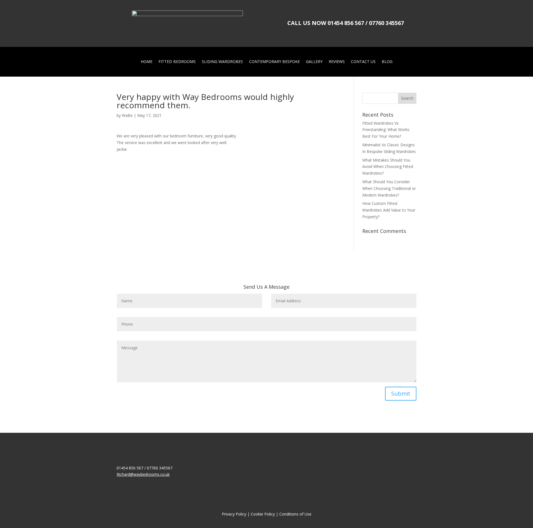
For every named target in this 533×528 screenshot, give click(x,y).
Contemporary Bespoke (274, 62)
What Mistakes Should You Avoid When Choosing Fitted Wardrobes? (387, 166)
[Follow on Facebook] (121, 482)
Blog (387, 62)
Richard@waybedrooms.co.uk (143, 474)
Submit (400, 393)
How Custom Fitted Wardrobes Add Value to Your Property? (388, 210)
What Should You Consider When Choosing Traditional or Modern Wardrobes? (389, 188)
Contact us (363, 62)
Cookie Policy (263, 514)
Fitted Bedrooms (177, 62)
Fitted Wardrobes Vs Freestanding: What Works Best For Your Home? (385, 129)
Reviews (337, 62)
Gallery (314, 62)
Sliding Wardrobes (222, 62)
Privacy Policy (234, 514)
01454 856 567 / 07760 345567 (366, 23)
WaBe (127, 115)
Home (146, 62)
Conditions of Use (295, 514)
